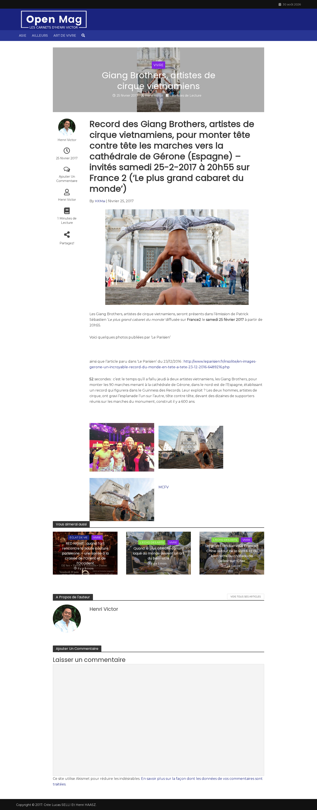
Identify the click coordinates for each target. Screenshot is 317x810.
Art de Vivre (64, 36)
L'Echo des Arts (152, 542)
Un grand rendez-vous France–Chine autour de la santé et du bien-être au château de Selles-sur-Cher (231, 553)
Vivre (158, 65)
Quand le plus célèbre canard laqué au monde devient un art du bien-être (158, 553)
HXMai (100, 201)
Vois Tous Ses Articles (246, 596)
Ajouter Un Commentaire (66, 179)
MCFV (163, 487)
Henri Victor (154, 95)
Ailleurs (40, 36)
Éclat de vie (79, 537)
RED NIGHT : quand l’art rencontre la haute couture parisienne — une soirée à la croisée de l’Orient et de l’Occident (85, 553)
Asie (22, 36)
